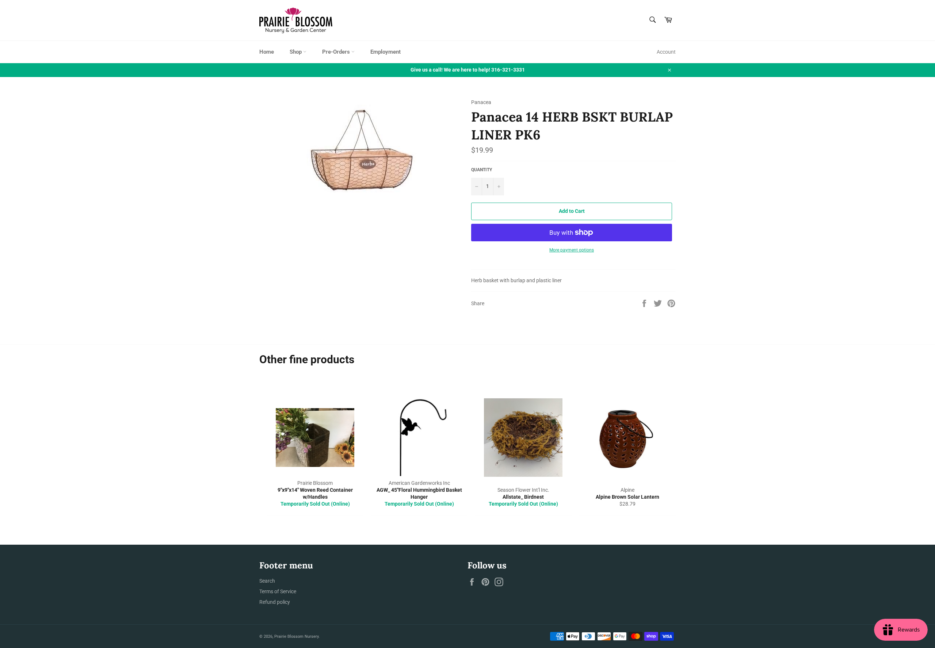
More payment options (571, 250)
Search (267, 581)
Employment (385, 52)
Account (666, 52)
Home (266, 52)
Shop (296, 52)
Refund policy (274, 602)
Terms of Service (277, 591)
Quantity (481, 169)
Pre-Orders (336, 52)
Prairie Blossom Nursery (296, 636)
